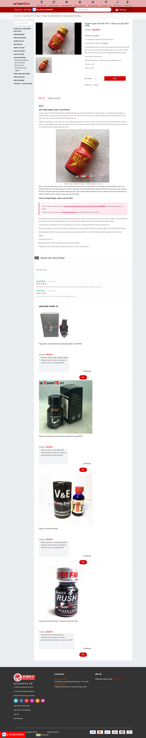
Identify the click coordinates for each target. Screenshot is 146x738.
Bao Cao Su (18, 31)
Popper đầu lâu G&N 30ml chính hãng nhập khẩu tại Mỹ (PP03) (60, 344)
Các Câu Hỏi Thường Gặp (22, 710)
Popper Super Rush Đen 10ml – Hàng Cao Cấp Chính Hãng (58, 621)
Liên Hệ (16, 714)
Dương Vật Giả (19, 41)
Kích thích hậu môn (20, 68)
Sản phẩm (27, 10)
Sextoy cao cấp (19, 48)
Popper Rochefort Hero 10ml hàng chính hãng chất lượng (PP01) (60, 436)
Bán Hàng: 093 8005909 (44, 10)
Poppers (38, 16)
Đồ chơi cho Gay (20, 63)
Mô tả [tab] (42, 98)
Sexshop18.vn (42, 732)
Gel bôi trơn (18, 44)
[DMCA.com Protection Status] (42, 735)
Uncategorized (19, 80)
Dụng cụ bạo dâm (20, 38)
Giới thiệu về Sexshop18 (21, 706)
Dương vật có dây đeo (21, 60)
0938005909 (16, 734)
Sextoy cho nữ (19, 54)
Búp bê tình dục (19, 34)
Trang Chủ (18, 10)
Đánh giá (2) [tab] (54, 98)
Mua (115, 78)
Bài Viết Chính (18, 718)
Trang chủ (17, 16)
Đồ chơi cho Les (19, 65)
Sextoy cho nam (19, 51)
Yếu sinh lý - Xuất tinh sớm (23, 83)
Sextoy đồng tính (28, 16)
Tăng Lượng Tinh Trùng (22, 74)
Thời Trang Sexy (19, 77)
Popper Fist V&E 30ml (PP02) (48, 528)
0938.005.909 (117, 679)
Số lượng (88, 78)
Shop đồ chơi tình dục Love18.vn (24, 695)
